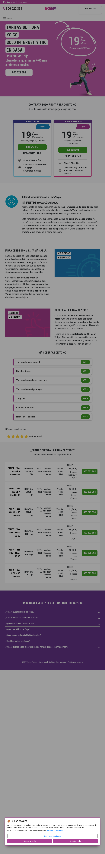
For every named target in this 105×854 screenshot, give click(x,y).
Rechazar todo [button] (30, 841)
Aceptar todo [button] (75, 841)
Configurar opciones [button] (52, 836)
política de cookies (55, 831)
